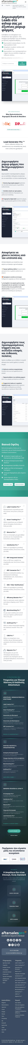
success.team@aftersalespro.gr (14, 953)
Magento (4, 1002)
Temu (3, 1016)
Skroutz (3, 1014)
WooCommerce (5, 1005)
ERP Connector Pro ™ (14, 570)
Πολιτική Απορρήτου (19, 1005)
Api (2, 1020)
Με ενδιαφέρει (22, 63)
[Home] (2, 5)
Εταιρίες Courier (6, 967)
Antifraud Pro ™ (12, 623)
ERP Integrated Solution (15, 558)
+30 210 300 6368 (14, 950)
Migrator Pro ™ (12, 650)
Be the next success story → (14, 129)
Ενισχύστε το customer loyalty (10, 823)
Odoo (3, 1032)
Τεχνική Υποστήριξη (7, 976)
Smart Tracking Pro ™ (14, 519)
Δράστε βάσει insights (8, 777)
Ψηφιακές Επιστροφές (20, 973)
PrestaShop (4, 1018)
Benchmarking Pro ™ (14, 610)
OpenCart (4, 1007)
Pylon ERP (4, 1029)
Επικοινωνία (5, 974)
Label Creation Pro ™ (14, 507)
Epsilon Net (4, 1025)
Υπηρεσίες (5, 965)
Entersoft (4, 1023)
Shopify (3, 1011)
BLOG (4, 982)
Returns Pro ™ (11, 532)
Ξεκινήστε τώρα (8, 484)
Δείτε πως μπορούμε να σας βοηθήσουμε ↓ (13, 58)
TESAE (3, 1027)
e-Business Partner (7, 972)
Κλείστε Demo (14, 835)
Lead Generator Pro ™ (20, 985)
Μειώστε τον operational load (10, 734)
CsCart (3, 1009)
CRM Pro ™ (10, 635)
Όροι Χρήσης (18, 1002)
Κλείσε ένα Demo (19, 484)
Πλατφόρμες (5, 969)
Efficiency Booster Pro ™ (15, 597)
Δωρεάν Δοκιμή (13, 831)
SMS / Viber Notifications (15, 585)
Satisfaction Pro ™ (13, 545)
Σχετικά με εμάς (6, 963)
